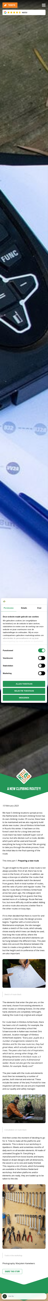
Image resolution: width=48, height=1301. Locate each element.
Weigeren (24, 698)
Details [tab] (24, 608)
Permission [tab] (9, 608)
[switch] (41, 658)
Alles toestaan (24, 684)
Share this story (12, 1271)
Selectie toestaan (24, 691)
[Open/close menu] (44, 6)
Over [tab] (39, 608)
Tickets (11, 5)
